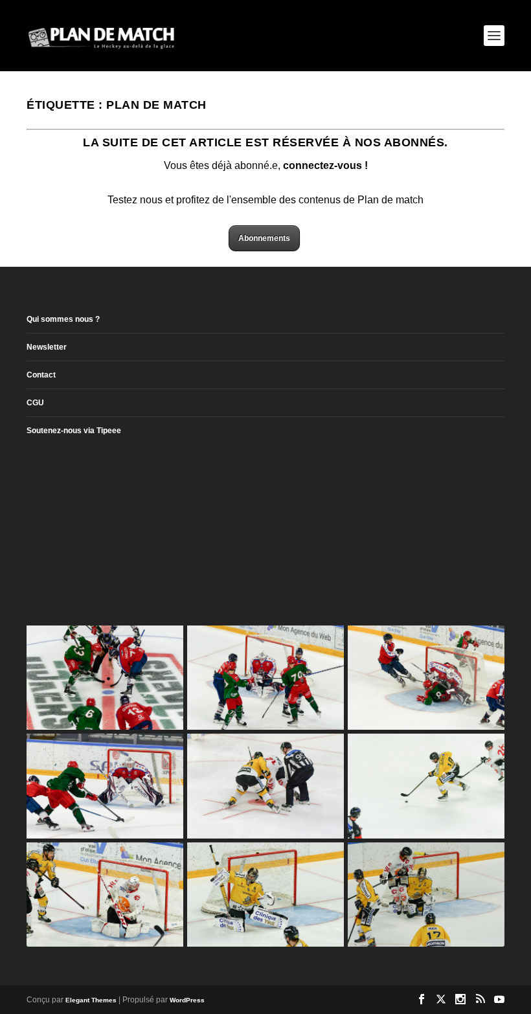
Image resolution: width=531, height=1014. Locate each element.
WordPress (187, 1000)
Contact (41, 374)
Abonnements (264, 238)
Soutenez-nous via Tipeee (74, 430)
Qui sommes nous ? (63, 319)
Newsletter (47, 347)
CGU (35, 402)
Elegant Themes (91, 1000)
